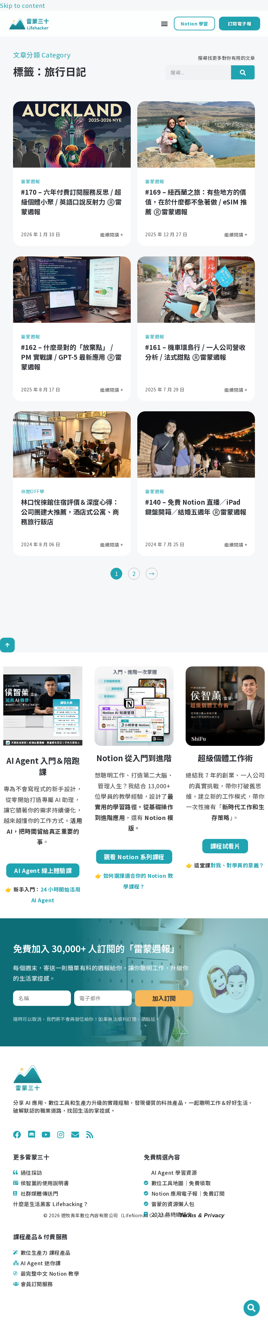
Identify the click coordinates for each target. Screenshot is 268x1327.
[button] (164, 23)
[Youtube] (46, 1135)
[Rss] (90, 1135)
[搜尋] (243, 72)
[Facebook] (17, 1135)
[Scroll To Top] (7, 645)
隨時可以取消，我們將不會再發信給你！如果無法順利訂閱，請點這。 (86, 1019)
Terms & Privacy (201, 1215)
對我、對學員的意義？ (237, 865)
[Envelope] (75, 1135)
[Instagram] (61, 1135)
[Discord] (32, 1135)
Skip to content (22, 5)
